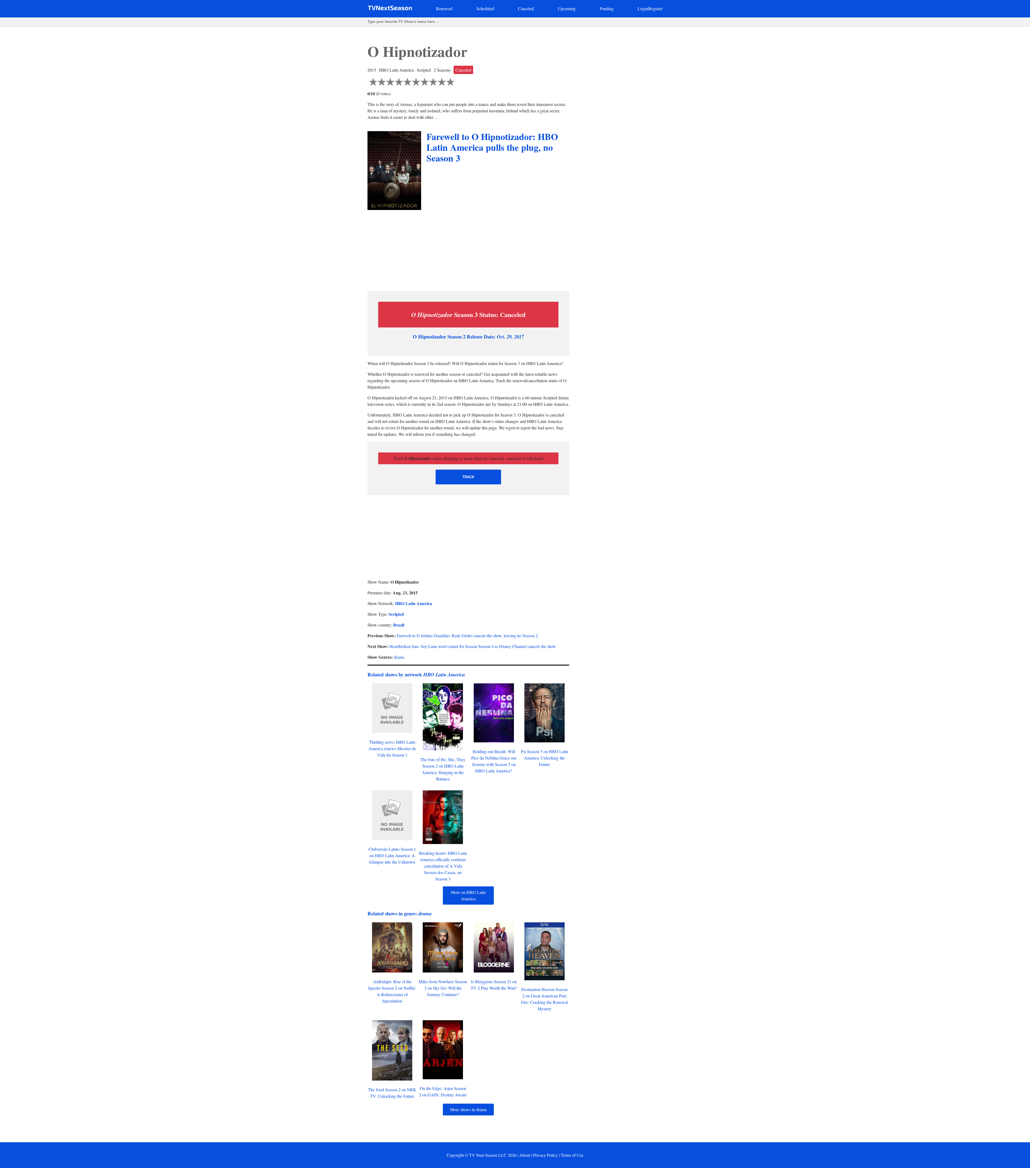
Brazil (398, 625)
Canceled (526, 8)
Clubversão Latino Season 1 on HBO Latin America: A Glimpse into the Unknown (392, 855)
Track (468, 477)
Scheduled (485, 8)
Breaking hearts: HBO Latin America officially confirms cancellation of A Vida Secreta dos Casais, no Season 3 (443, 866)
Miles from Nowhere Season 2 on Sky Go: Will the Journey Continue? (443, 988)
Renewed (444, 8)
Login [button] (643, 8)
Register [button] (656, 8)
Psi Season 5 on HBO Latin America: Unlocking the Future (544, 758)
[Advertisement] (468, 249)
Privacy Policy (545, 1155)
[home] (389, 9)
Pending (607, 8)
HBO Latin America (413, 603)
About (524, 1155)
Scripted (396, 614)
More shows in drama (468, 1109)
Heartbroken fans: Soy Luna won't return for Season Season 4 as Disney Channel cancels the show (472, 646)
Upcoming (567, 8)
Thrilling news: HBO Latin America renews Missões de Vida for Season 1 (392, 748)
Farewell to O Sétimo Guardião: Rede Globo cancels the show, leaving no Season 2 (467, 635)
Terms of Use (572, 1155)
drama (399, 657)
